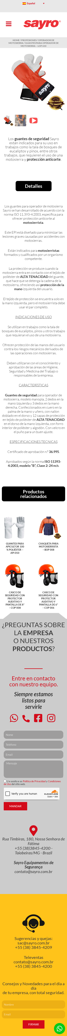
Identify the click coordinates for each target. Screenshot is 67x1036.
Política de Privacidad (34, 781)
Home (16, 40)
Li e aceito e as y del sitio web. (32, 783)
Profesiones (28, 40)
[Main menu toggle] (9, 24)
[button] (60, 83)
